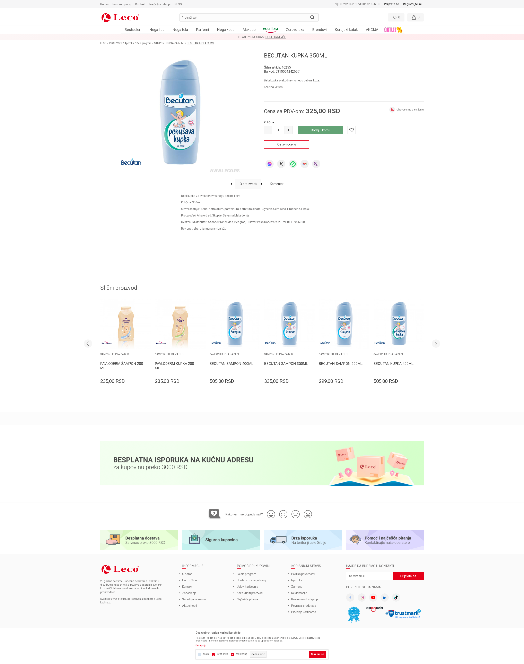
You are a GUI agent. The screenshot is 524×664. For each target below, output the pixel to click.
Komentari (277, 184)
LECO (103, 43)
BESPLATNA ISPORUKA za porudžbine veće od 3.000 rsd (252, 37)
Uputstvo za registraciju (252, 580)
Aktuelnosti (189, 605)
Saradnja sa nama (194, 599)
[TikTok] (396, 597)
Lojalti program (246, 574)
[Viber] (316, 164)
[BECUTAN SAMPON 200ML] (344, 324)
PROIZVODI (115, 43)
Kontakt (187, 586)
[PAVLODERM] (106, 343)
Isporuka (296, 580)
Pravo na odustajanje (304, 599)
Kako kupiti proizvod (250, 593)
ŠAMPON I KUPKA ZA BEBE (169, 43)
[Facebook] (350, 597)
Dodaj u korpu (320, 130)
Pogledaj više (299, 37)
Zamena (296, 586)
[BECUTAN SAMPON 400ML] (235, 324)
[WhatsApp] (293, 164)
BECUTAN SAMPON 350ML (286, 363)
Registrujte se (412, 4)
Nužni (206, 654)
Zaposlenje (189, 593)
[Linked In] (385, 597)
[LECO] (120, 17)
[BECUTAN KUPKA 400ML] (399, 324)
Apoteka (129, 43)
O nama (187, 574)
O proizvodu (248, 184)
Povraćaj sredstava (303, 605)
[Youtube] (373, 597)
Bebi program (144, 43)
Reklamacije (299, 593)
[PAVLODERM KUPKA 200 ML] (180, 324)
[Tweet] (281, 164)
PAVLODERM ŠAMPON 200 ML (121, 365)
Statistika (222, 654)
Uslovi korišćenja (247, 586)
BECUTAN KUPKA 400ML (393, 363)
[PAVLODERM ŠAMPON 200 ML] (125, 324)
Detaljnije (200, 645)
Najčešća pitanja (247, 599)
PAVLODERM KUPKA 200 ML (174, 365)
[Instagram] (362, 597)
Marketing (241, 654)
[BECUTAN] (131, 162)
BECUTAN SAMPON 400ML (231, 363)
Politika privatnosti (303, 574)
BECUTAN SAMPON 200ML (341, 363)
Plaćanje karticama (303, 612)
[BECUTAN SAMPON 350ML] (289, 324)
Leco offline (189, 580)
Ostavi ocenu (286, 144)
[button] (249, 17)
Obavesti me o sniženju (410, 109)
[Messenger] (269, 164)
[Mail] (304, 164)
